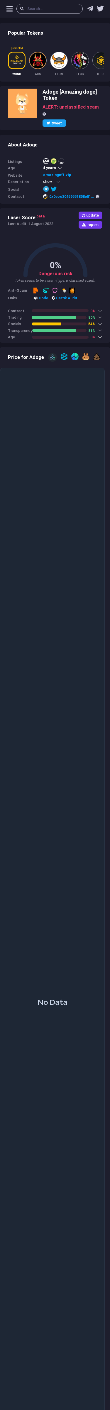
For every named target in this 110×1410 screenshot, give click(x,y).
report (93, 224)
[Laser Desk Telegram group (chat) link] (90, 10)
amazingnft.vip (57, 175)
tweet (56, 123)
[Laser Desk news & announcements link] (100, 10)
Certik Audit (66, 298)
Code (43, 298)
